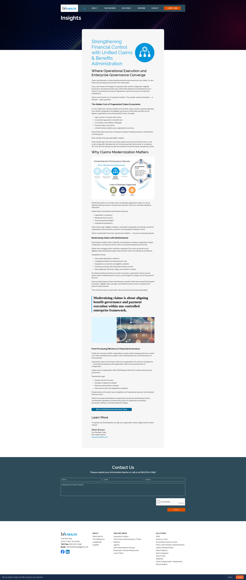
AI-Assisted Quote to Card (166, 542)
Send (176, 510)
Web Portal (160, 556)
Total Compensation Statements (169, 562)
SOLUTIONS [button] (126, 8)
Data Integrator (162, 553)
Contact (155, 8)
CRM (158, 536)
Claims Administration (165, 548)
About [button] (94, 8)
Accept (240, 577)
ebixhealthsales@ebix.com (77, 547)
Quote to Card (161, 539)
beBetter (159, 559)
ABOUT (95, 533)
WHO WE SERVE (110, 8)
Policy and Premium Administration (170, 545)
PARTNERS (141, 8)
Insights (95, 545)
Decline (230, 577)
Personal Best (161, 564)
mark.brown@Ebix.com (100, 437)
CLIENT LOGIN (172, 8)
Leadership (97, 542)
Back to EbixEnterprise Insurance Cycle (111, 409)
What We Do (97, 536)
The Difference (98, 539)
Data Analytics (162, 550)
